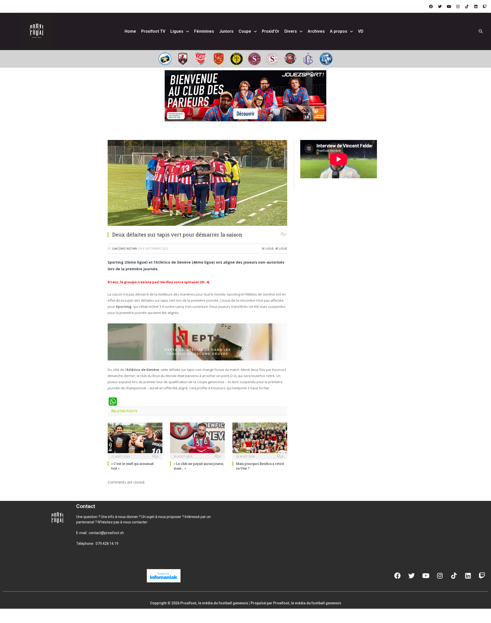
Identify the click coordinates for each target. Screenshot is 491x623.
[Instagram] (458, 6)
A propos (338, 31)
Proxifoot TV (153, 31)
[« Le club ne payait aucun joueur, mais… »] (197, 440)
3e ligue (268, 248)
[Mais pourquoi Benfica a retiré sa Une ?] (259, 440)
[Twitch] (484, 6)
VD (360, 31)
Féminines (204, 31)
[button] (82, 561)
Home (130, 31)
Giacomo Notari (124, 248)
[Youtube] (449, 6)
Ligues (176, 31)
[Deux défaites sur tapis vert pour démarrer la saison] (197, 183)
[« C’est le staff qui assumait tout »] (135, 440)
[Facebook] (431, 6)
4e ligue (281, 248)
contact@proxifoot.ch (106, 533)
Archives (316, 31)
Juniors (226, 31)
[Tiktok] (467, 6)
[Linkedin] (475, 6)
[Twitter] (440, 6)
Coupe (245, 31)
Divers (290, 31)
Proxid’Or (270, 31)
